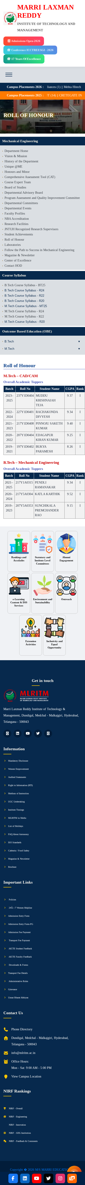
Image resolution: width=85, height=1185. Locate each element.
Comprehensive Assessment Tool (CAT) (30, 177)
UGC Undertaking (16, 801)
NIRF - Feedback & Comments (23, 1141)
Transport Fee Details (18, 973)
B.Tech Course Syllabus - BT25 (25, 285)
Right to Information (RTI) (20, 785)
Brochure (12, 867)
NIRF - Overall (15, 1108)
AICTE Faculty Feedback (20, 956)
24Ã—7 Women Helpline (20, 907)
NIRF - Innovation (17, 1125)
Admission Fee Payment (19, 932)
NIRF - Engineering (17, 1116)
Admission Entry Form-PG (20, 924)
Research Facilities (16, 224)
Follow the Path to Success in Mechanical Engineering (39, 250)
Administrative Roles (18, 981)
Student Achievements (19, 234)
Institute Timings (16, 810)
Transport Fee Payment (19, 940)
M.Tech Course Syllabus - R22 (24, 316)
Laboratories (13, 245)
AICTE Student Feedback (20, 948)
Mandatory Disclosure (18, 761)
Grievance (12, 989)
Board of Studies (15, 187)
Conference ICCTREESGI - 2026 (32, 50)
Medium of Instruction (18, 793)
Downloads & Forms (18, 965)
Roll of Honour (14, 239)
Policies (12, 899)
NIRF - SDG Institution (19, 1133)
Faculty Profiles (15, 213)
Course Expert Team (18, 182)
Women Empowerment (18, 769)
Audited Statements (17, 777)
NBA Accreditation (17, 218)
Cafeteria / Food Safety (18, 850)
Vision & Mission (16, 156)
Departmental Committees (21, 203)
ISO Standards (14, 842)
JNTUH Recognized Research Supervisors (31, 229)
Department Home (16, 151)
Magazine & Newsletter (20, 255)
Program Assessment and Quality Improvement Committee (42, 198)
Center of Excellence (18, 260)
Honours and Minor (17, 171)
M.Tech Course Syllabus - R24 (24, 311)
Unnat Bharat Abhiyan (18, 997)
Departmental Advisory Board (24, 192)
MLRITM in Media (17, 818)
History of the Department (21, 161)
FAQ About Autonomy (18, 834)
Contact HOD (13, 265)
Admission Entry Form (18, 916)
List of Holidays (15, 826)
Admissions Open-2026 (25, 41)
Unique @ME (13, 166)
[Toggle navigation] (8, 74)
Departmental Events (18, 208)
